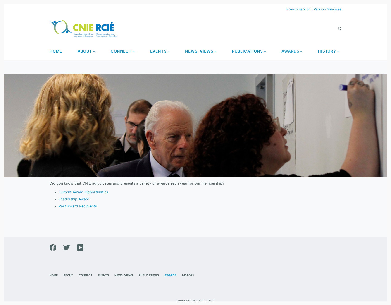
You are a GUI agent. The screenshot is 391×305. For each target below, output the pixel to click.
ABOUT (85, 51)
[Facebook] (53, 247)
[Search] (339, 28)
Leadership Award (74, 199)
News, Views (199, 51)
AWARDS (290, 51)
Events (158, 51)
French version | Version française (313, 9)
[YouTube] (80, 247)
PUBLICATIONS (247, 51)
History (327, 51)
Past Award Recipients (78, 206)
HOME (56, 51)
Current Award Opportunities (83, 192)
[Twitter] (66, 247)
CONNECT (121, 51)
